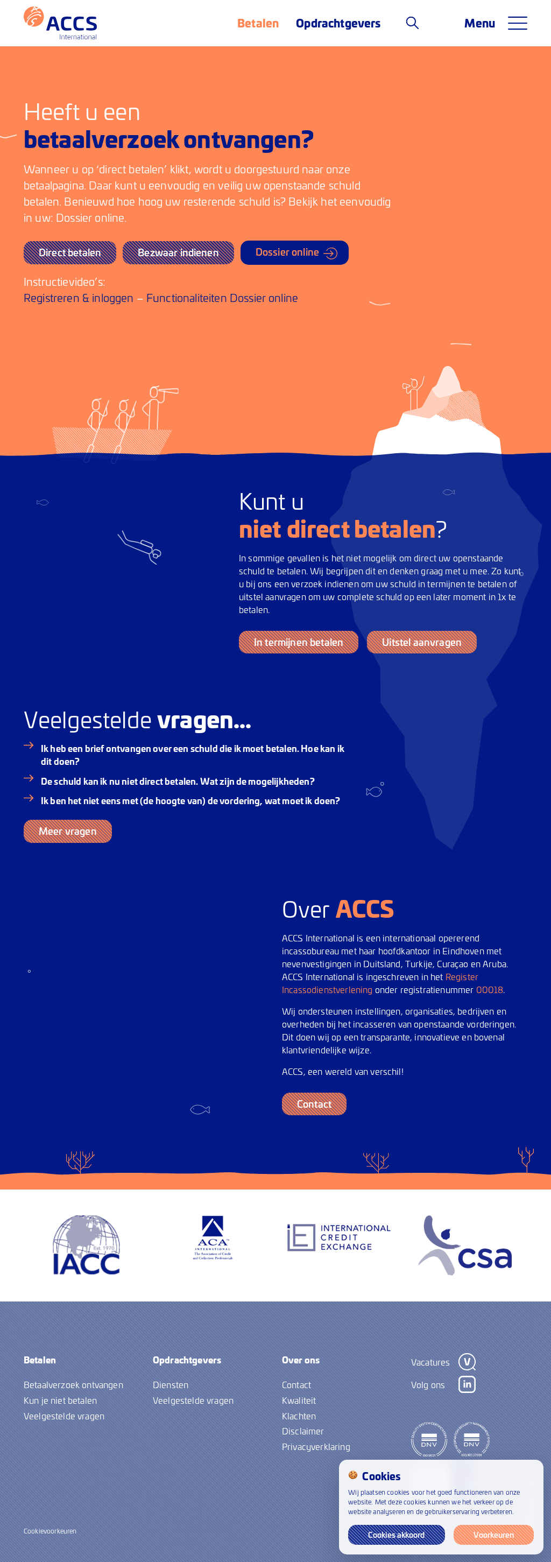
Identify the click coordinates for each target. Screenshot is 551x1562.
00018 (490, 989)
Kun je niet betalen (60, 1400)
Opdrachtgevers (338, 23)
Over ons (301, 1359)
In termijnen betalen (298, 642)
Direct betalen (70, 252)
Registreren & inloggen (79, 297)
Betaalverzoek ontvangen (73, 1384)
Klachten (299, 1416)
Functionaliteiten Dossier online (222, 297)
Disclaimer (303, 1431)
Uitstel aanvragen (422, 642)
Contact (314, 1103)
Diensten (170, 1384)
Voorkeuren (494, 1534)
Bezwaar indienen (178, 252)
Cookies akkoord (396, 1534)
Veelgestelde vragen (64, 1416)
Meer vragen (68, 831)
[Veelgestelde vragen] (412, 23)
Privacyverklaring (316, 1446)
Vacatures (430, 1362)
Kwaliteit (299, 1400)
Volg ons (428, 1384)
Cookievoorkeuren (50, 1530)
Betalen (258, 23)
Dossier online (287, 251)
